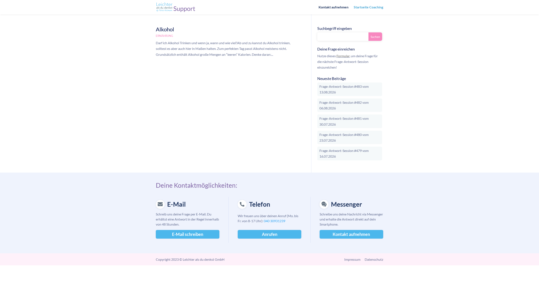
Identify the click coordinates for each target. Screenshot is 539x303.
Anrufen (269, 234)
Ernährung (164, 35)
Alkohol (165, 29)
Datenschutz (374, 259)
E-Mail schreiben (187, 234)
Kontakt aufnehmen (333, 7)
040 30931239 (274, 221)
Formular (343, 56)
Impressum (352, 259)
